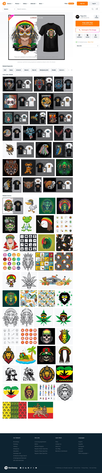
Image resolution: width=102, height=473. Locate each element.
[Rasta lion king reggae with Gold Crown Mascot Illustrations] (11, 298)
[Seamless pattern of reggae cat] (64, 242)
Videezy (15, 446)
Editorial (33, 3)
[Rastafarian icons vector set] (28, 336)
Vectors (9, 3)
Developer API (17, 453)
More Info (79, 46)
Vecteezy (15, 444)
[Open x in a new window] (33, 468)
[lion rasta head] (64, 336)
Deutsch (80, 448)
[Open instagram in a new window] (23, 468)
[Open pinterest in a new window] (28, 468)
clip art (34, 70)
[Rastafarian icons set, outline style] (11, 336)
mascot (26, 70)
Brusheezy (16, 441)
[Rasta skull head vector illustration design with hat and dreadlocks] (46, 355)
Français (80, 451)
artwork (18, 70)
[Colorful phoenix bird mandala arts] (63, 133)
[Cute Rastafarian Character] (11, 280)
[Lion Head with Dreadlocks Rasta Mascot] (46, 242)
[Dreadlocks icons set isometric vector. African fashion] (47, 392)
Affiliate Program (39, 446)
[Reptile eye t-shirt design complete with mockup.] (18, 150)
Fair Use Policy (92, 468)
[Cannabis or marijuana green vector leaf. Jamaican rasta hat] (43, 317)
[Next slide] (70, 70)
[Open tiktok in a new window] (31, 468)
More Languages (83, 453)
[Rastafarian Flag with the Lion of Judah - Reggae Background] (40, 410)
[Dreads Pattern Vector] (15, 410)
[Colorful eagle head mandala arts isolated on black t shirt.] (12, 133)
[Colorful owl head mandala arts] (32, 184)
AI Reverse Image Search (20, 455)
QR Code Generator (18, 460)
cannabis (61, 70)
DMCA (36, 444)
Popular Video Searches (41, 453)
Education (16, 451)
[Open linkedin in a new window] (25, 468)
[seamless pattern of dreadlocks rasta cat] (64, 261)
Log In (94, 3)
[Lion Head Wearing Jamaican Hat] (29, 392)
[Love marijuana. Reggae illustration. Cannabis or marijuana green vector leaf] (64, 373)
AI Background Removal (19, 458)
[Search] (93, 9)
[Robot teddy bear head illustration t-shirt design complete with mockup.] (58, 184)
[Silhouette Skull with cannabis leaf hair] (29, 280)
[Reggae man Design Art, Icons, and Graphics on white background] (11, 373)
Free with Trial (87, 23)
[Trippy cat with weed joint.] (45, 224)
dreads (54, 70)
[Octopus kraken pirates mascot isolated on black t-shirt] (63, 84)
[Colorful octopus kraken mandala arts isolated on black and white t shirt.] (38, 117)
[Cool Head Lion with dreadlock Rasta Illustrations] (47, 206)
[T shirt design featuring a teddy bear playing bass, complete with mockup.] (38, 167)
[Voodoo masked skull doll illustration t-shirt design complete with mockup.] (55, 101)
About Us (57, 446)
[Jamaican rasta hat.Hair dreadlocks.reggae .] (65, 355)
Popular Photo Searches (41, 451)
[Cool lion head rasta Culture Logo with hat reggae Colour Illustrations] (65, 206)
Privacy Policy (85, 468)
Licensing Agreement (40, 441)
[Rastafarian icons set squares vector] (28, 242)
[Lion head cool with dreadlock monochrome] (11, 317)
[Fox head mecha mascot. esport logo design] (11, 167)
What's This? (90, 42)
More (40, 3)
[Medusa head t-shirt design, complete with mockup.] (15, 117)
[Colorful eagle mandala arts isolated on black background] (44, 150)
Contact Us (58, 444)
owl (5, 70)
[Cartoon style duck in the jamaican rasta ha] (31, 206)
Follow (96, 17)
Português (81, 446)
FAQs (56, 441)
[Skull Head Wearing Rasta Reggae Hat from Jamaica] (46, 336)
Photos (17, 3)
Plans (66, 3)
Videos (25, 3)
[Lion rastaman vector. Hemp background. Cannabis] (64, 298)
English (80, 441)
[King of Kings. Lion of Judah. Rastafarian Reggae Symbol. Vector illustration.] (47, 373)
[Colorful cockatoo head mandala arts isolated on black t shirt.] (12, 184)
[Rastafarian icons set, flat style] (64, 224)
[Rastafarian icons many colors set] (12, 261)
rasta (11, 70)
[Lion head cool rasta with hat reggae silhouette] (26, 317)
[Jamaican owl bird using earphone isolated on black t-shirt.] (13, 206)
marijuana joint (44, 70)
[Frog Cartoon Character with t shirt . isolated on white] (27, 224)
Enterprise (16, 448)
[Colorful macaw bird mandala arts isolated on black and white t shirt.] (63, 150)
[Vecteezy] (4, 3)
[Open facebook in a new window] (20, 468)
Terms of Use (77, 468)
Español (80, 444)
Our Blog (57, 448)
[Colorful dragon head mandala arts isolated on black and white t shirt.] (43, 84)
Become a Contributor (61, 451)
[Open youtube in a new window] (36, 468)
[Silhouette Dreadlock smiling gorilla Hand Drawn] (65, 392)
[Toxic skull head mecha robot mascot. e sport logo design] (64, 167)
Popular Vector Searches (41, 448)
